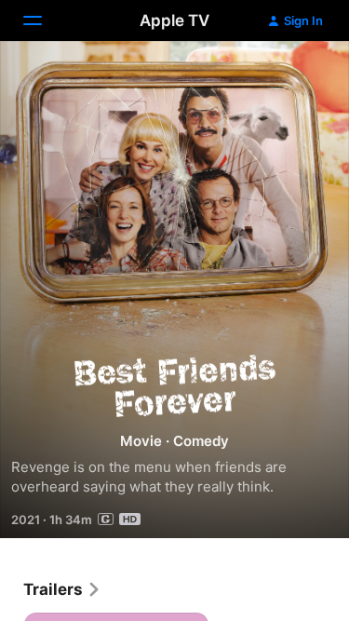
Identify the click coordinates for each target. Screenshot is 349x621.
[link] (62, 589)
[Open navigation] (43, 20)
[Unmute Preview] (299, 77)
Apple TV (174, 20)
